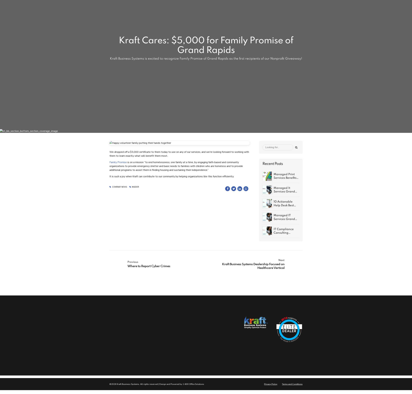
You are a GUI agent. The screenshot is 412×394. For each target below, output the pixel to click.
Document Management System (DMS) (188, 354)
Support (147, 337)
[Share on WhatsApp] (245, 188)
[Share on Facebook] (227, 188)
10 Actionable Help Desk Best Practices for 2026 (286, 205)
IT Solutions (182, 331)
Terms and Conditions (292, 384)
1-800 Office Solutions (193, 384)
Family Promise (118, 162)
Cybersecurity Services (187, 325)
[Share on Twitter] (233, 188)
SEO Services (183, 337)
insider (135, 187)
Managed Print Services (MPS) (188, 345)
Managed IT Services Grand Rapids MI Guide (285, 219)
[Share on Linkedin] (239, 188)
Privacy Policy (270, 384)
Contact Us (148, 331)
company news (119, 187)
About (146, 325)
